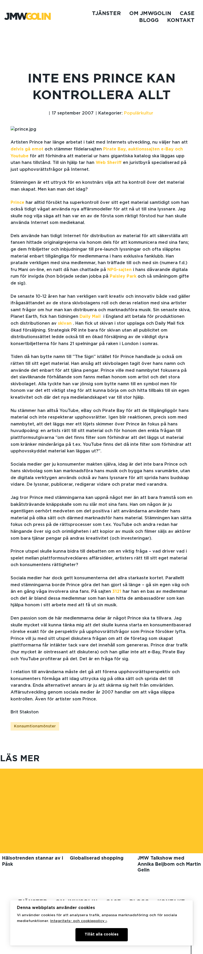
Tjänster (106, 13)
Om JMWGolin (150, 13)
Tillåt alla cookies (101, 934)
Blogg (149, 20)
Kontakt (181, 20)
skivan (65, 323)
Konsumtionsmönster (35, 726)
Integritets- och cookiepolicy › (78, 921)
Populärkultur (138, 113)
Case (187, 13)
